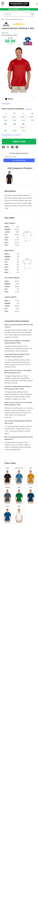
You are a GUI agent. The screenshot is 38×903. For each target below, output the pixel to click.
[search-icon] (32, 14)
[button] (19, 24)
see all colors (6, 103)
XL (32, 113)
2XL (5, 124)
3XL (14, 124)
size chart (29, 109)
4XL (23, 124)
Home (2, 19)
